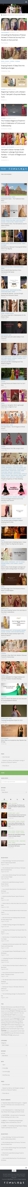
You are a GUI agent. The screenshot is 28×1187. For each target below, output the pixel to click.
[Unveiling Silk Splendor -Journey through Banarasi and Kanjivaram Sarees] (14, 282)
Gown (18, 470)
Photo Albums (5, 765)
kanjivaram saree (8, 1019)
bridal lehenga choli (14, 1009)
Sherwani (14, 358)
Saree (3, 1030)
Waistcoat (12, 477)
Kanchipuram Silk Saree (15, 243)
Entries (5, 1068)
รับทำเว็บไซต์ (5, 1115)
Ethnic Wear (19, 1012)
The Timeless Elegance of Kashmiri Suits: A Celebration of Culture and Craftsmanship (13, 123)
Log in (3, 1064)
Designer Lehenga (5, 563)
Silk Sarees (3, 245)
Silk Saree (16, 1033)
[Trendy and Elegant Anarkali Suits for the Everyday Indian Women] (14, 489)
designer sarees (13, 1013)
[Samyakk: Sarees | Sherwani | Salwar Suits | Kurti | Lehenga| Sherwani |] (14, 169)
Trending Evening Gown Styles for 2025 (12, 720)
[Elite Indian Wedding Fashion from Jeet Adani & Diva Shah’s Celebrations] (14, 601)
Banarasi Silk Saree (20, 1007)
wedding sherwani (15, 1035)
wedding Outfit (11, 360)
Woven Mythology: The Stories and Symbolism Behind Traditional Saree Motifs (16, 806)
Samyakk (14, 1028)
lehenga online (19, 1023)
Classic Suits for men (18, 467)
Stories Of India (10, 221)
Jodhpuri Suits (17, 472)
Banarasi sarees (12, 1007)
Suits (10, 335)
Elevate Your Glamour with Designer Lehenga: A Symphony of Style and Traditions (13, 761)
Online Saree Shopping (13, 1024)
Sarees (13, 197)
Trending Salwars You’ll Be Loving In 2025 (12, 448)
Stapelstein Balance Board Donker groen (11, 1103)
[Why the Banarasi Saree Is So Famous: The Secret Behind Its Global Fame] (4, 815)
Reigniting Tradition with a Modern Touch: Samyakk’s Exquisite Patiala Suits (13, 94)
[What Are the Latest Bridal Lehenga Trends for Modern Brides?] (4, 833)
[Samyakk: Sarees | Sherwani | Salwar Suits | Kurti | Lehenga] (21, 169)
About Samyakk (6, 757)
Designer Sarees (5, 425)
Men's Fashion (4, 335)
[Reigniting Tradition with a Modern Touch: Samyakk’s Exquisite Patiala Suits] (14, 81)
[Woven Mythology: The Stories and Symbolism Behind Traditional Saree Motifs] (4, 806)
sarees (6, 1033)
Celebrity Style (4, 608)
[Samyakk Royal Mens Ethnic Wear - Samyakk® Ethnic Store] (9, 169)
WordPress (10, 1179)
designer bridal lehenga (5, 1011)
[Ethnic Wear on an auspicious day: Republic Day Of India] (14, 731)
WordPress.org (5, 1075)
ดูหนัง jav (4, 1120)
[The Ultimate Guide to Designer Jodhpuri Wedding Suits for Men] (14, 511)
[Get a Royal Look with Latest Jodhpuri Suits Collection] (14, 327)
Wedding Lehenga (6, 1035)
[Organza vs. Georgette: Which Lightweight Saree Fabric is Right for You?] (14, 395)
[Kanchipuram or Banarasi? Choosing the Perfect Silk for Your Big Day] (14, 236)
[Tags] (23, 799)
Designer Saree (7, 1012)
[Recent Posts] (4, 799)
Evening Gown (13, 470)
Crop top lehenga (20, 562)
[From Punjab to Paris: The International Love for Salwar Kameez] (14, 211)
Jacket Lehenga (14, 563)
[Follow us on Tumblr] (26, 169)
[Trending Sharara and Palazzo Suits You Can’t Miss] (14, 374)
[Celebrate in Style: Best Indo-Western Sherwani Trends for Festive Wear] (14, 646)
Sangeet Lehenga (20, 1028)
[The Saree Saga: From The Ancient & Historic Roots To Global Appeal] (14, 579)
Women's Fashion (18, 221)
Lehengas (17, 61)
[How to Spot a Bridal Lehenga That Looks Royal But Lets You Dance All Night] (4, 824)
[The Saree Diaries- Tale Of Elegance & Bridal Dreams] (14, 417)
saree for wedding (10, 1031)
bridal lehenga (6, 1009)
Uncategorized (5, 32)
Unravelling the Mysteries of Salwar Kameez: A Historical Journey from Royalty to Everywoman (13, 37)
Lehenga (12, 61)
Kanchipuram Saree (10, 1015)
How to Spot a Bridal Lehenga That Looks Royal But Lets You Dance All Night (16, 824)
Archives (3, 790)
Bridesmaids (9, 467)
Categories (3, 1043)
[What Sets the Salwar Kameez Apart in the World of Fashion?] (14, 622)
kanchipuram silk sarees (16, 1016)
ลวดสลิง (4, 1126)
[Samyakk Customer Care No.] (19, 169)
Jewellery (10, 472)
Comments (6, 1071)
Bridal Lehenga (5, 61)
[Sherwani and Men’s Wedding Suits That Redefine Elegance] (14, 349)
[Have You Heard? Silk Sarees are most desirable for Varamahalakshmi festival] (14, 689)
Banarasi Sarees (5, 243)
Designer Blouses (12, 469)
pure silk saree (7, 1026)
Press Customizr (22, 1179)
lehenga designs (14, 1021)
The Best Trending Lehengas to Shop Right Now (13, 924)
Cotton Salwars (17, 218)
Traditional (4, 360)
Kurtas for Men (17, 473)
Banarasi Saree (5, 1007)
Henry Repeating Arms (7, 1110)
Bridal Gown (16, 465)
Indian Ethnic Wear (10, 220)
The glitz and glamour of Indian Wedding (12, 479)
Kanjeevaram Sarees (6, 197)
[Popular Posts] (11, 799)
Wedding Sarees (19, 477)
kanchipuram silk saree (6, 1017)
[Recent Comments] (17, 799)
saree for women (18, 1031)
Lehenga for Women (10, 1023)
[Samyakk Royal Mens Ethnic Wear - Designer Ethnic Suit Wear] (12, 169)
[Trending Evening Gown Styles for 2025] (14, 711)
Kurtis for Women (20, 220)
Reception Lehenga (14, 1026)
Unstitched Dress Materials (18, 631)
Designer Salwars (21, 469)
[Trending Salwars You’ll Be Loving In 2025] (14, 439)
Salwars (3, 89)
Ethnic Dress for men (6, 356)
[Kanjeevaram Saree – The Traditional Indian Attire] (14, 189)
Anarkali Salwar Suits (6, 218)
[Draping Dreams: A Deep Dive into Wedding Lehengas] (14, 53)
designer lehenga (15, 1011)
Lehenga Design (7, 1021)
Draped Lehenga (5, 470)
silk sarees (21, 1033)
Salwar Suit (9, 1028)
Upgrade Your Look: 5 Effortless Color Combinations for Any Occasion (14, 1104)
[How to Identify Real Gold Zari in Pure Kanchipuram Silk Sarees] (14, 259)
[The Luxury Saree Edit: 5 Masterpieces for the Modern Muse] (14, 306)
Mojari (20, 475)
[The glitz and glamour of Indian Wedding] (14, 458)
